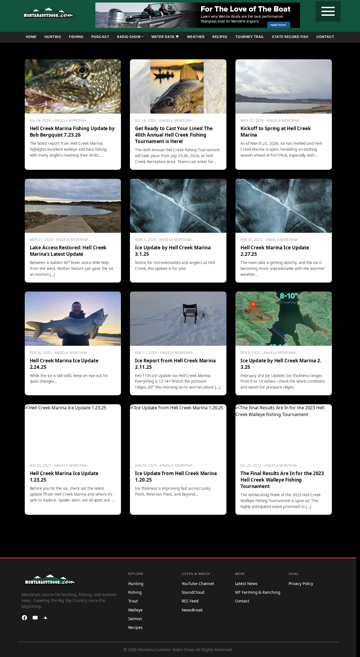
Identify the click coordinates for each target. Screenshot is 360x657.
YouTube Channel (198, 583)
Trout (133, 601)
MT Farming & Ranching (257, 592)
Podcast (100, 37)
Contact (325, 37)
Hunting (52, 37)
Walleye (135, 610)
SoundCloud (193, 592)
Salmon (135, 618)
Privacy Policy (301, 583)
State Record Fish (290, 37)
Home (31, 37)
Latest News (246, 583)
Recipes (220, 37)
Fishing (76, 37)
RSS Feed (190, 601)
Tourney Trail (249, 37)
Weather (196, 37)
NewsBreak (192, 610)
